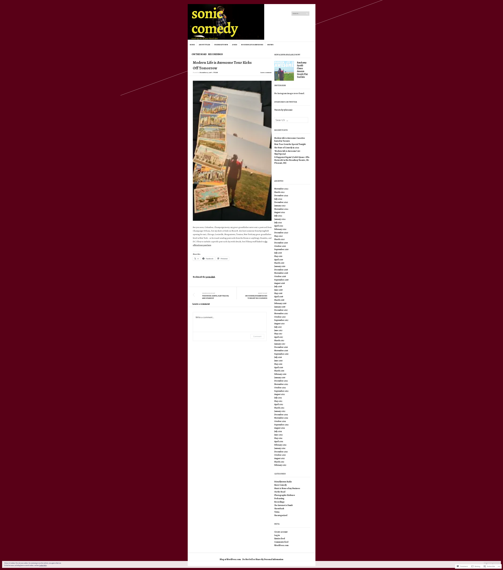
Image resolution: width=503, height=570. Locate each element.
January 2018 (279, 306)
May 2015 (278, 401)
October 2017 (280, 316)
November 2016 (281, 350)
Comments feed (281, 542)
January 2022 (280, 219)
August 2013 (279, 458)
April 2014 (278, 441)
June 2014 (278, 434)
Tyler (215, 72)
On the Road (199, 54)
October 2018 (280, 276)
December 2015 (281, 380)
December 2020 (281, 232)
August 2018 (279, 283)
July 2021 (278, 222)
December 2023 (281, 202)
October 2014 (280, 421)
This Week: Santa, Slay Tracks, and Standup (215, 295)
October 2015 (280, 387)
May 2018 (278, 293)
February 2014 (280, 444)
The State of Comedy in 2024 (286, 147)
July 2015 (278, 397)
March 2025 (279, 192)
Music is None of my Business (287, 488)
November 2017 (281, 313)
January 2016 (279, 377)
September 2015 (281, 391)
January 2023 (279, 205)
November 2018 (281, 273)
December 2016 (281, 347)
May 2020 (278, 236)
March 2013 (279, 461)
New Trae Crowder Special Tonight (290, 144)
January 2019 (279, 266)
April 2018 (278, 296)
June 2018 (278, 289)
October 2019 (280, 246)
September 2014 (281, 424)
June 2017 (278, 330)
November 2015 (281, 384)
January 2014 (279, 448)
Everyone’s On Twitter (285, 102)
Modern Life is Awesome (252, 44)
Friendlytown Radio (283, 481)
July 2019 (278, 252)
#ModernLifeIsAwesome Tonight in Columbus (256, 295)
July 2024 (278, 199)
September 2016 (281, 354)
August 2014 (279, 428)
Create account (281, 531)
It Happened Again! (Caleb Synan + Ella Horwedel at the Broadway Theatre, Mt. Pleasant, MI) (291, 160)
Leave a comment (266, 72)
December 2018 (281, 269)
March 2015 (279, 407)
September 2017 (281, 320)
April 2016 (278, 367)
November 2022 (281, 209)
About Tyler (204, 44)
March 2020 (279, 239)
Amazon (300, 71)
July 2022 (278, 215)
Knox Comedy (280, 485)
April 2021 (278, 225)
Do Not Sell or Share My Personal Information (262, 559)
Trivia (276, 512)
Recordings (215, 54)
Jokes (234, 44)
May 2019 (278, 256)
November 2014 (281, 417)
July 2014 (278, 431)
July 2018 (278, 286)
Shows (270, 44)
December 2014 (281, 414)
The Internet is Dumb (283, 505)
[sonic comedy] (232, 14)
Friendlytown (221, 44)
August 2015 (279, 394)
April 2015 (278, 404)
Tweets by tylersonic (283, 109)
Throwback (279, 508)
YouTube (301, 76)
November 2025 (281, 188)
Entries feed (279, 538)
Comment (257, 336)
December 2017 (281, 310)
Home (192, 44)
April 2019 (278, 259)
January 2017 (279, 343)
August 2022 (279, 212)
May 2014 (278, 438)
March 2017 (279, 340)
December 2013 (281, 451)
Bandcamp (302, 62)
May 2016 (278, 364)
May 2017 (278, 333)
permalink (210, 277)
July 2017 (278, 327)
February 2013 (280, 465)
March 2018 (279, 300)
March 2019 (279, 262)
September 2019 (281, 249)
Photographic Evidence (284, 495)
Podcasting (279, 498)
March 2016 (279, 370)
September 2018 (281, 279)
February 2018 (280, 303)
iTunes (300, 68)
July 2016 (278, 357)
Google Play (302, 74)
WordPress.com (281, 545)
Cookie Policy (43, 565)
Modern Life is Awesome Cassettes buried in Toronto (289, 139)
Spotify (300, 65)
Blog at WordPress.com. (230, 559)
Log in (277, 535)
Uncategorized (280, 515)
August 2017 (279, 323)
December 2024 (281, 195)
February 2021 (280, 229)
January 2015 (279, 411)
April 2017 (278, 337)
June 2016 (278, 360)
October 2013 (280, 455)
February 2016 (280, 374)
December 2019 (281, 242)
